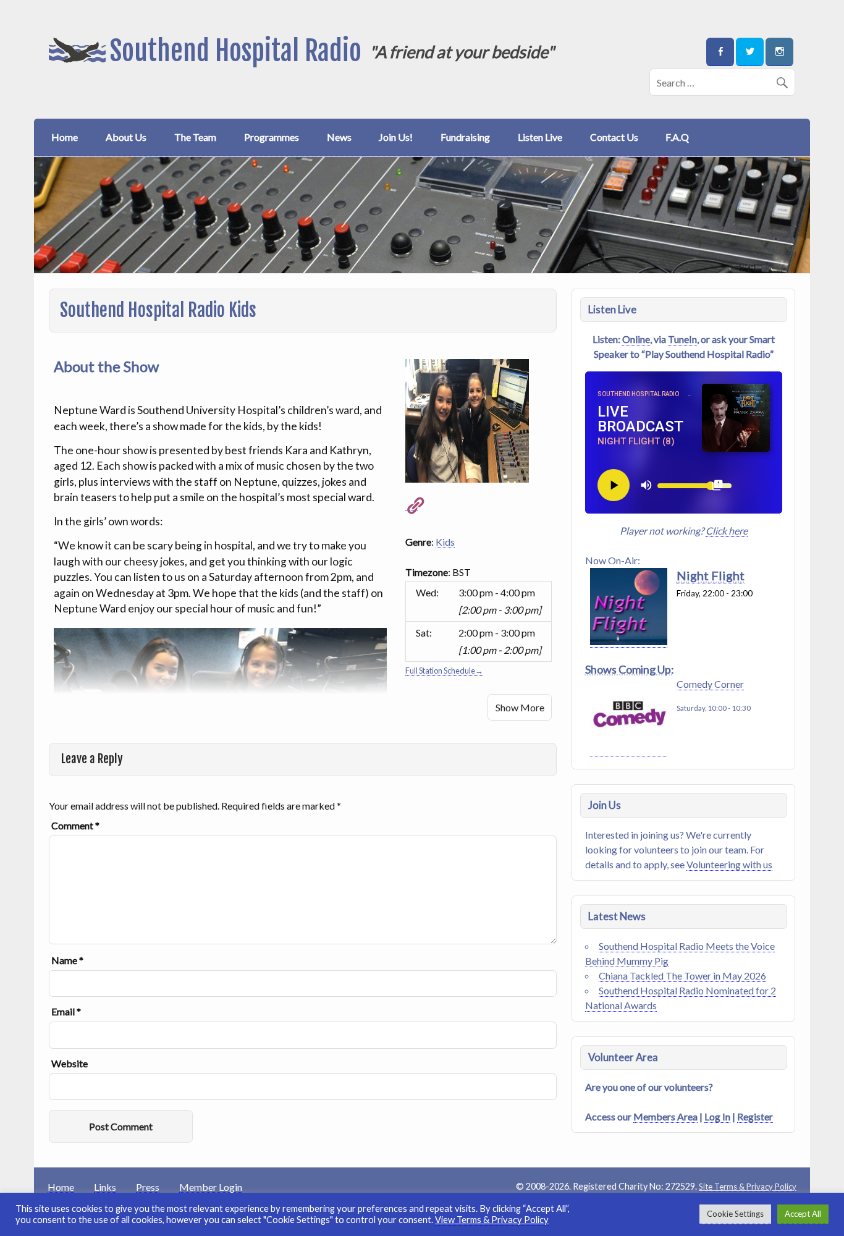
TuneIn (682, 339)
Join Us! (396, 137)
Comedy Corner (710, 684)
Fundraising (465, 137)
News (339, 137)
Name (67, 960)
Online (636, 339)
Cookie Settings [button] (735, 1214)
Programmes (271, 137)
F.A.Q (677, 137)
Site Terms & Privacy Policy (747, 1187)
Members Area (665, 1116)
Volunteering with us (729, 864)
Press (147, 1187)
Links (105, 1187)
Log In (717, 1116)
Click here (727, 530)
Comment (75, 826)
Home (64, 137)
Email (66, 1012)
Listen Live (540, 137)
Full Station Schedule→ (444, 670)
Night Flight (711, 575)
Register (755, 1116)
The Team (195, 137)
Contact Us (614, 137)
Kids (445, 542)
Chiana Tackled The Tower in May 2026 (682, 975)
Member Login (210, 1187)
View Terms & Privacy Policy (492, 1219)
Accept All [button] (803, 1214)
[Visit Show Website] (411, 504)
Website (69, 1064)
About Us (126, 137)
